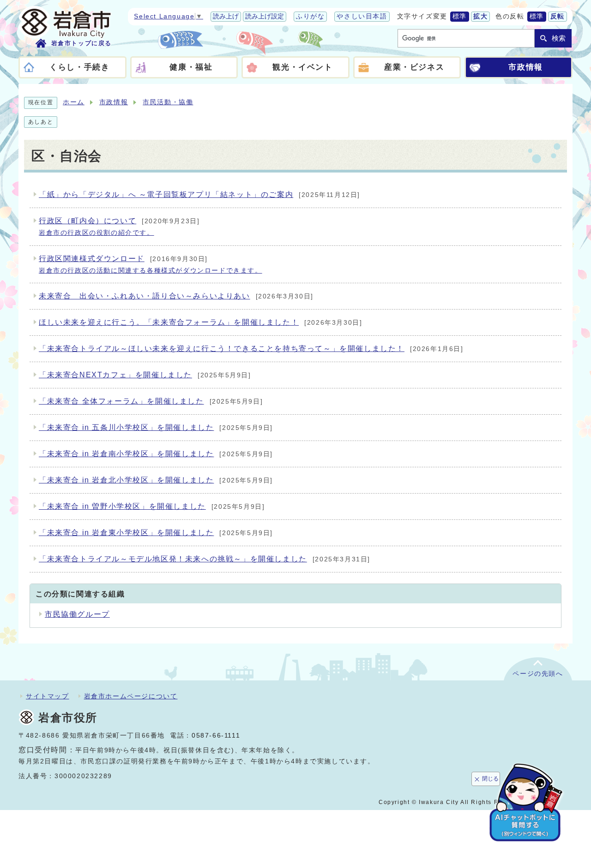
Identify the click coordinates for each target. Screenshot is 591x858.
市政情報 (113, 102)
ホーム (73, 102)
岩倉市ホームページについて (131, 696)
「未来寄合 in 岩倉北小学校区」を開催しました (156, 480)
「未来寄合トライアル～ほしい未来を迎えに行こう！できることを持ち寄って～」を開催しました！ (251, 348)
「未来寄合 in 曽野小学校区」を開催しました (152, 506)
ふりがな (310, 16)
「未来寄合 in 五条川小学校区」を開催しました (156, 427)
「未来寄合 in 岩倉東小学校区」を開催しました (156, 532)
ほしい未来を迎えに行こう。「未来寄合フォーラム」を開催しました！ (200, 322)
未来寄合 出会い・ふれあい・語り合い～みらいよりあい (176, 296)
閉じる (490, 778)
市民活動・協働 (168, 102)
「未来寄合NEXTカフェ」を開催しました (145, 375)
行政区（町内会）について (119, 226)
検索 (559, 38)
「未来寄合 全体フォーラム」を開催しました (151, 401)
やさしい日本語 (362, 16)
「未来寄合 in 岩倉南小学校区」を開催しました (156, 454)
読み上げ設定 (264, 16)
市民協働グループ (77, 614)
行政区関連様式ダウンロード (150, 264)
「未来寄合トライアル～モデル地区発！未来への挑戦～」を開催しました (204, 559)
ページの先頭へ (538, 673)
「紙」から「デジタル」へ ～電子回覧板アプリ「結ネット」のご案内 (199, 194)
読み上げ (226, 16)
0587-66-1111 (216, 735)
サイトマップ (47, 696)
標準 (459, 16)
